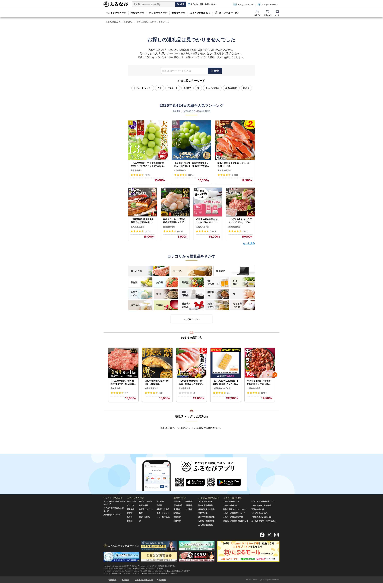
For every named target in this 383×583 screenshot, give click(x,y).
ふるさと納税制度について (234, 513)
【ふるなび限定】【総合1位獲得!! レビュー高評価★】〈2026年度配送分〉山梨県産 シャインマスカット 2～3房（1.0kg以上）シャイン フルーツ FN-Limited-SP (191, 164)
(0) (194, 393)
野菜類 (185, 282)
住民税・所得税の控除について (235, 521)
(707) (245, 231)
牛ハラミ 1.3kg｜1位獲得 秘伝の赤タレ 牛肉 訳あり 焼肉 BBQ (259, 382)
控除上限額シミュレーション (235, 509)
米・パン (177, 271)
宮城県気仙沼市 (224, 170)
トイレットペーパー (142, 88)
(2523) (235, 175)
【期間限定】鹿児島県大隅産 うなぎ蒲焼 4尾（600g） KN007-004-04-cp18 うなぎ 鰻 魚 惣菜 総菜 (143, 221)
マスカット (173, 88)
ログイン (257, 15)
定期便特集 (202, 513)
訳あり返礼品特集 (205, 505)
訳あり (246, 88)
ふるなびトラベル (269, 4)
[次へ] (275, 374)
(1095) (213, 231)
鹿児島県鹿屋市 (137, 227)
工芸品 (159, 305)
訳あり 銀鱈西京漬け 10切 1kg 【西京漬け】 (157, 382)
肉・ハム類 (136, 271)
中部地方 (177, 517)
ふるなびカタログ (245, 4)
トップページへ (191, 319)
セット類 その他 (163, 517)
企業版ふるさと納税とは (261, 517)
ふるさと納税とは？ (231, 501)
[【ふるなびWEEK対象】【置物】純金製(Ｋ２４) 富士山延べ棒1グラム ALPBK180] (226, 363)
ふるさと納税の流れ (231, 505)
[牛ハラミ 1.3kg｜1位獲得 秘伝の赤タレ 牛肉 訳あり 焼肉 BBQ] (260, 363)
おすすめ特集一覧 (205, 501)
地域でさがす (137, 12)
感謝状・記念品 (186, 305)
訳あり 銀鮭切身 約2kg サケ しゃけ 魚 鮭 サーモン (234, 164)
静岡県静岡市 (234, 227)
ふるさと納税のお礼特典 (261, 505)
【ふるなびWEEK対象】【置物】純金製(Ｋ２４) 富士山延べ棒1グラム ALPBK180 (225, 382)
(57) (126, 393)
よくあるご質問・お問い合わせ (203, 4)
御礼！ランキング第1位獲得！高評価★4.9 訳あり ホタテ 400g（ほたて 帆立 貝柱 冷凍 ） (175, 221)
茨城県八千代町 (202, 227)
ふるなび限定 (231, 88)
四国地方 (189, 505)
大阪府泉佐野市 (254, 388)
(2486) (264, 393)
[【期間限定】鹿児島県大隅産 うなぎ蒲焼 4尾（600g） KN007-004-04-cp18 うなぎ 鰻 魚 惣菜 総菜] (142, 202)
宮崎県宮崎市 (116, 388)
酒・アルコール (213, 282)
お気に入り (267, 15)
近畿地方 (177, 521)
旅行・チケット (212, 305)
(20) (161, 393)
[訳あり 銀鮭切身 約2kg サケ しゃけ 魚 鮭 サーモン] (235, 140)
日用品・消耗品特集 (206, 521)
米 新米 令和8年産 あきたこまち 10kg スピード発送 (207, 221)
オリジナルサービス (229, 12)
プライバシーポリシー (144, 580)
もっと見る (249, 243)
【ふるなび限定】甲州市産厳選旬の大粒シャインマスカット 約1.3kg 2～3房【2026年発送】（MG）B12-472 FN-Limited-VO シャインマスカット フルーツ (148, 164)
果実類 (129, 513)
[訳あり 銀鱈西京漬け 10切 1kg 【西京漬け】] (157, 363)
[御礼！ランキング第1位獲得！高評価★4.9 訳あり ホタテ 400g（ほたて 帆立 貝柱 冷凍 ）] (175, 202)
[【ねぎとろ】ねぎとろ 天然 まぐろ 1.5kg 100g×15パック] (240, 202)
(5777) (148, 231)
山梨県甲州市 (136, 170)
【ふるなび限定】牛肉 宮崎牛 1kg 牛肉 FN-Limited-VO (123, 382)
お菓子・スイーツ (135, 294)
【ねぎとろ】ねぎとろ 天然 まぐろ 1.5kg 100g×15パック (240, 221)
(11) (228, 393)
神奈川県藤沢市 (151, 388)
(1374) (147, 175)
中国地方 (189, 501)
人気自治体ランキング (112, 514)
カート (277, 15)
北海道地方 (178, 505)
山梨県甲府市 (180, 170)
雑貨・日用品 (185, 294)
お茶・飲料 (236, 282)
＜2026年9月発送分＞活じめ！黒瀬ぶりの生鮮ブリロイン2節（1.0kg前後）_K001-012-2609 (191, 382)
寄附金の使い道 (257, 509)
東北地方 (177, 509)
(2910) (180, 231)
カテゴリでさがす (158, 12)
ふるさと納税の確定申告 (233, 517)
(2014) (191, 175)
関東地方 (177, 513)
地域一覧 (177, 501)
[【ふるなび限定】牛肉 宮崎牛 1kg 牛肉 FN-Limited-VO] (123, 363)
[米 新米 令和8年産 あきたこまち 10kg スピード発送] (207, 202)
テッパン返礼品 (212, 88)
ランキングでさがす (116, 12)
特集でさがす (178, 12)
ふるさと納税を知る (200, 12)
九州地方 (189, 509)
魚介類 (159, 282)
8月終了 (187, 88)
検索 (216, 70)
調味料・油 (212, 294)
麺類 (158, 293)
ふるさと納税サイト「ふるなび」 (119, 22)
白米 (160, 88)
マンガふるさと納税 (259, 513)
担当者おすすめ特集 (206, 509)
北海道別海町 (169, 227)
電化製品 (220, 271)
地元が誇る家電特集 (206, 517)
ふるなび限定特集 (205, 525)
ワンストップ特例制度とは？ (263, 501)
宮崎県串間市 (184, 388)
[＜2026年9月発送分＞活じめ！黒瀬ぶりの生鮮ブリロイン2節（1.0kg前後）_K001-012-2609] (191, 363)
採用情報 (162, 580)
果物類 (134, 282)
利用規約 (125, 580)
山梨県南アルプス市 (221, 388)
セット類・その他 (238, 305)
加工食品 (135, 305)
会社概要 (112, 580)
